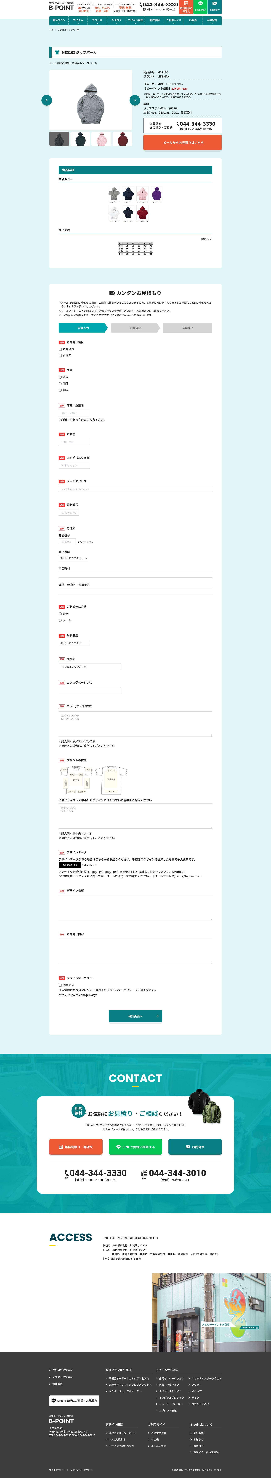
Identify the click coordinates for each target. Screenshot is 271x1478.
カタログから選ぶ (62, 1369)
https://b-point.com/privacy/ (78, 995)
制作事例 (57, 1384)
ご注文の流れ (158, 1433)
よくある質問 (158, 1446)
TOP (51, 29)
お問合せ (199, 1446)
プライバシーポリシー (82, 1469)
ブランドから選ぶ (62, 1377)
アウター (197, 1385)
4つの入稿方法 (117, 1439)
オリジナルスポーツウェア (207, 1378)
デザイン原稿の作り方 (121, 1446)
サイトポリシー (57, 1469)
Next (135, 100)
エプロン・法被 (168, 1410)
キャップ (197, 1391)
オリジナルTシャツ (170, 1391)
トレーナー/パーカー (171, 1404)
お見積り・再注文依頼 (206, 1452)
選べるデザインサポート (122, 1433)
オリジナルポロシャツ (171, 1397)
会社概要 (199, 1433)
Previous (46, 100)
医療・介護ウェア (169, 1385)
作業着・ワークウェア (171, 1378)
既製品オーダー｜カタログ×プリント (130, 1385)
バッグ (195, 1397)
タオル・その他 (200, 1404)
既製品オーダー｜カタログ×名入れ (129, 1378)
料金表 (155, 1439)
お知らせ (199, 1439)
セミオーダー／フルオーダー (125, 1391)
